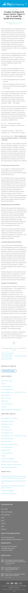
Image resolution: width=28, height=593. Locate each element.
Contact (3, 383)
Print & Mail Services (7, 447)
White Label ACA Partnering (9, 467)
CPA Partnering (5, 427)
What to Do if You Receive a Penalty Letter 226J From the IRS (13, 487)
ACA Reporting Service (16, 23)
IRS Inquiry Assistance (7, 438)
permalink (14, 350)
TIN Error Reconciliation (8, 459)
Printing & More (5, 515)
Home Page (4, 509)
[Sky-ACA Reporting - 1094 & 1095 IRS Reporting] (13, 3)
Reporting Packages (6, 512)
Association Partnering (7, 421)
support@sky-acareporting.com (13, 539)
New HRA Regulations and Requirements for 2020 (13, 482)
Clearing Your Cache (6, 381)
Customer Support (6, 386)
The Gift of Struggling (7, 490)
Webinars (3, 529)
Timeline (3, 407)
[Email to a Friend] (14, 343)
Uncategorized (14, 10)
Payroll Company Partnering (9, 444)
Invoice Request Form (7, 389)
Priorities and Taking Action (9, 493)
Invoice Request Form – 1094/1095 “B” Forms (13, 392)
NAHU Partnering (6, 441)
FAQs (2, 526)
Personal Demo (5, 395)
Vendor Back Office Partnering (9, 461)
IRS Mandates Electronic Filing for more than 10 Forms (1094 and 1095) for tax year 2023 (13, 477)
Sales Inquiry (4, 401)
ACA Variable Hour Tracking (9, 418)
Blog (2, 520)
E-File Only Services (6, 430)
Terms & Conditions (6, 404)
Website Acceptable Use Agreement (11, 409)
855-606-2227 (10, 537)
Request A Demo (5, 398)
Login (2, 517)
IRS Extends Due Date (21, 356)
